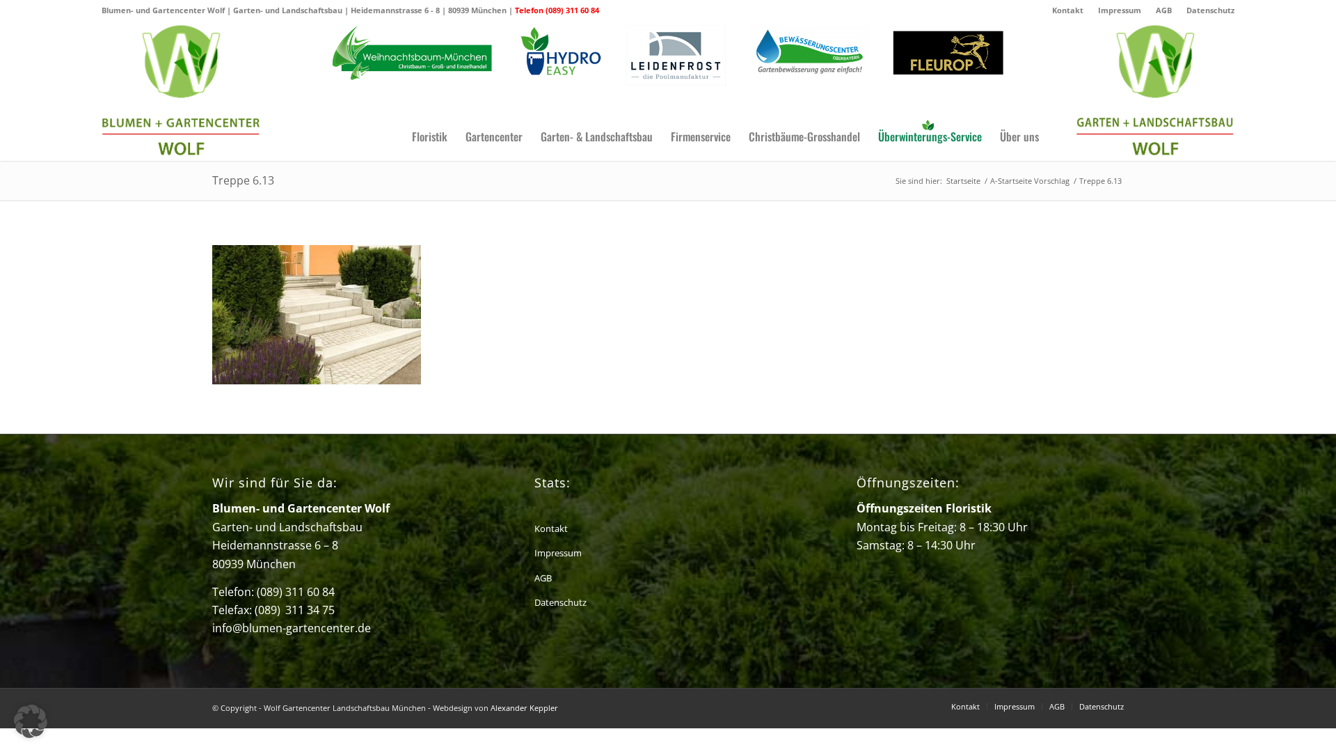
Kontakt (1067, 10)
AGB (1164, 10)
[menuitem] (1068, 10)
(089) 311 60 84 (296, 592)
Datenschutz (1210, 10)
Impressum (1119, 10)
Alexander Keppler (524, 708)
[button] (30, 721)
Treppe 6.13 (243, 180)
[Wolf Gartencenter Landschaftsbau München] (181, 91)
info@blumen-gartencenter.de (291, 628)
